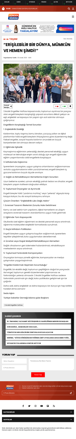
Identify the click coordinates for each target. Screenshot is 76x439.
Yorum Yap (38, 375)
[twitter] (29, 406)
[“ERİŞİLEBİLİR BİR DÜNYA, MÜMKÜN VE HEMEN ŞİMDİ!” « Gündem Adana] (13, 16)
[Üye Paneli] (72, 8)
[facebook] (23, 406)
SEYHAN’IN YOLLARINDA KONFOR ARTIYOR (24, 343)
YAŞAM (13, 39)
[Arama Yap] (68, 8)
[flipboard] (48, 406)
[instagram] (35, 406)
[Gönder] (71, 393)
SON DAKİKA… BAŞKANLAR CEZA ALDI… (22, 327)
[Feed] (54, 406)
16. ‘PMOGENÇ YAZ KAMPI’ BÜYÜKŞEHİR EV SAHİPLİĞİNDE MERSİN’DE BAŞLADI (37, 321)
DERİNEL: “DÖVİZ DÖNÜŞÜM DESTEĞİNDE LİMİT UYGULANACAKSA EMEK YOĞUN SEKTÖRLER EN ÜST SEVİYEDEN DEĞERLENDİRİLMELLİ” (38, 338)
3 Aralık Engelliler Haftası (14, 305)
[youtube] (41, 406)
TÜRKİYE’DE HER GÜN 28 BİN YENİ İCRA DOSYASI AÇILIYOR (30, 332)
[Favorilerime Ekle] (70, 106)
